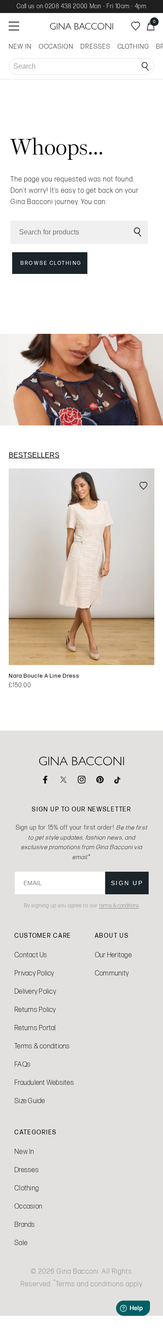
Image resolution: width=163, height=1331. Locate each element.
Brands (24, 1224)
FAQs (22, 1064)
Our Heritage (113, 955)
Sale (20, 1243)
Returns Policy (35, 1009)
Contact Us (30, 955)
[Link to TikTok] (118, 780)
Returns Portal (35, 1028)
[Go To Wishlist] (135, 26)
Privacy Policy (34, 973)
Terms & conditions (42, 1046)
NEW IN (20, 46)
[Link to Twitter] (63, 780)
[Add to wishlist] (143, 486)
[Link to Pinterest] (100, 780)
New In (24, 1151)
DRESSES (95, 46)
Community (112, 973)
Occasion (28, 1206)
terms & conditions (119, 906)
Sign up (127, 883)
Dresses (26, 1170)
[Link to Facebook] (45, 780)
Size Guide (29, 1101)
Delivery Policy (35, 991)
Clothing (26, 1188)
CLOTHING (133, 46)
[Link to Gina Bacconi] (81, 26)
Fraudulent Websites (44, 1082)
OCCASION (56, 46)
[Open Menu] (14, 26)
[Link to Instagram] (82, 780)
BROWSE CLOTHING (51, 263)
